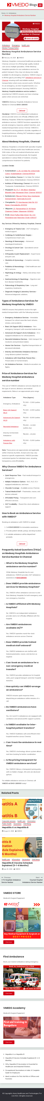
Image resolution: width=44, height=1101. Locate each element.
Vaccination (17, 824)
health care (26, 45)
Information (31, 821)
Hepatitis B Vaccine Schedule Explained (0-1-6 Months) (17, 864)
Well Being (27, 824)
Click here (9, 942)
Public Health (6, 824)
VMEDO (21, 58)
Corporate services (9, 821)
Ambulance (6, 45)
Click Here (9, 993)
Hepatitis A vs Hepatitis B (15, 827)
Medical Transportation (10, 48)
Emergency (16, 45)
